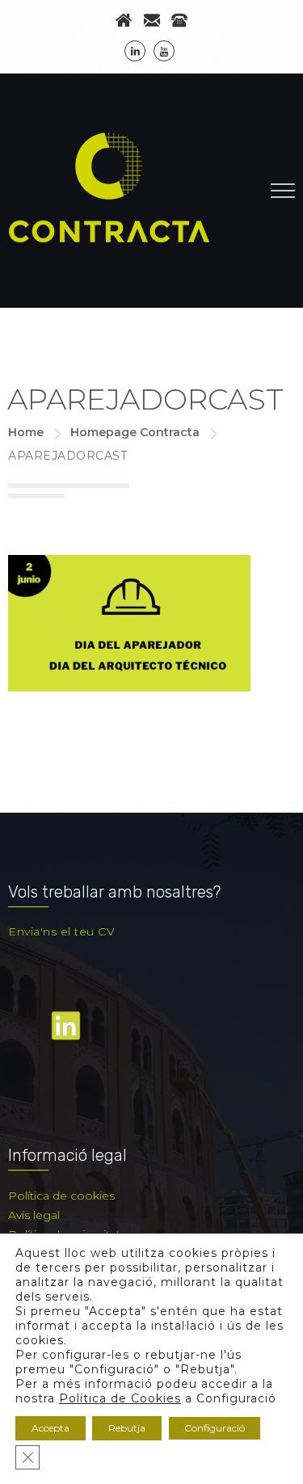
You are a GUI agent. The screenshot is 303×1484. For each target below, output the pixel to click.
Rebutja (126, 1428)
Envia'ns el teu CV (61, 931)
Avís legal (34, 1215)
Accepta (50, 1428)
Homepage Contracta (135, 432)
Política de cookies (61, 1195)
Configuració (214, 1428)
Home (26, 432)
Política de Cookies (120, 1398)
